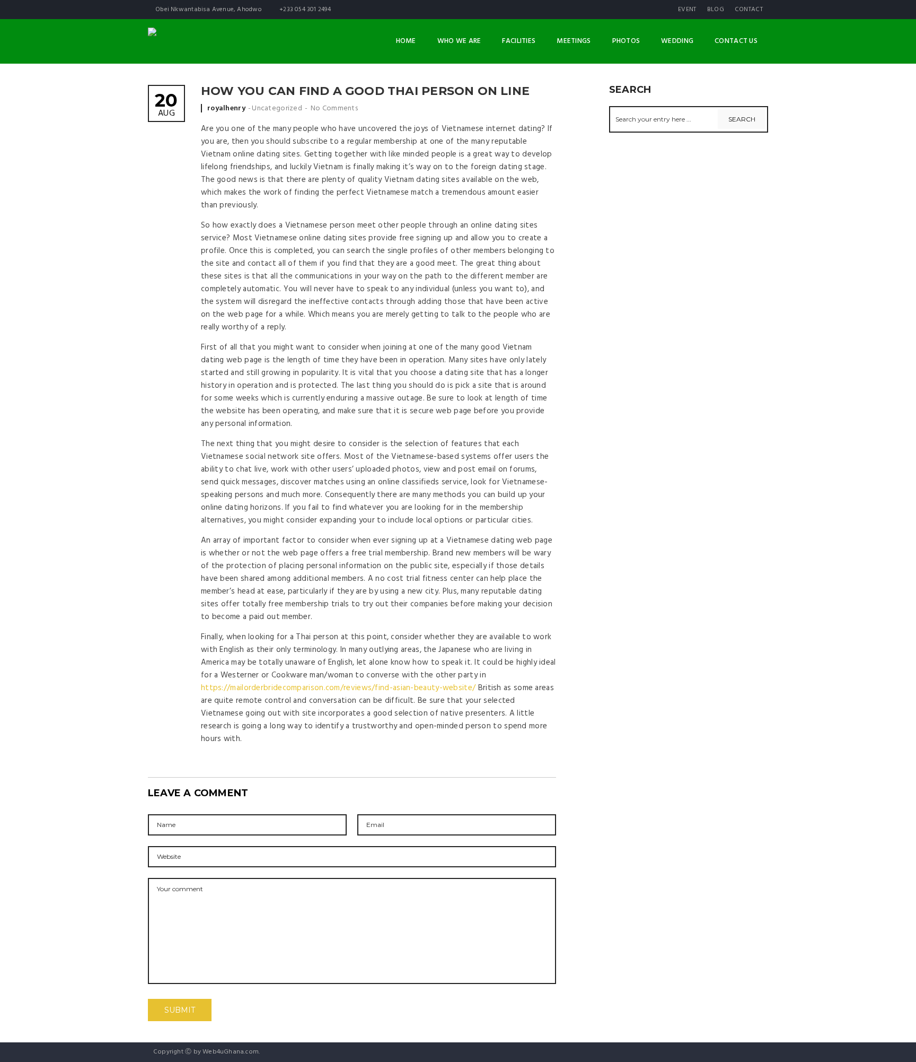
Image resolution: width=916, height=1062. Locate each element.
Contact (749, 9)
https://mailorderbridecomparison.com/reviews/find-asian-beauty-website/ (338, 688)
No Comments (334, 108)
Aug (166, 105)
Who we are (459, 41)
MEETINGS (574, 41)
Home (406, 41)
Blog (715, 9)
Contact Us (736, 41)
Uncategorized (277, 108)
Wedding (677, 41)
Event (687, 9)
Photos (626, 41)
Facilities (518, 41)
